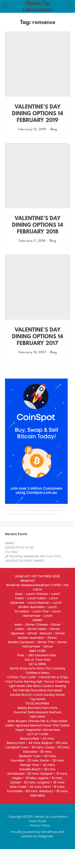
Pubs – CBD (25, 655)
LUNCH (37, 589)
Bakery (22, 708)
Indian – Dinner (26, 629)
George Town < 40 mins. (37, 765)
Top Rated (37, 699)
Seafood (55, 712)
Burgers (21, 721)
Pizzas (47, 725)
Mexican (36, 725)
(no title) (11, 552)
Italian (9, 725)
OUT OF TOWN (37, 734)
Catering (58, 668)
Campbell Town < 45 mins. (24, 747)
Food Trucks (14, 681)
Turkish (64, 725)
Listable (26, 836)
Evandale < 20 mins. (25, 760)
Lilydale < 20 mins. (23, 782)
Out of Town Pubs (38, 660)
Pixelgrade (45, 836)
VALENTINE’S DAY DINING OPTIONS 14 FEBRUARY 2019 (37, 113)
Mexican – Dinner (52, 633)
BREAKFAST (28, 581)
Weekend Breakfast (35, 585)
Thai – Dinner (57, 642)
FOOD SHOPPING (37, 703)
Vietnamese (51, 730)
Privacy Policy (40, 825)
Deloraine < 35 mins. (37, 752)
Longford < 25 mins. (51, 782)
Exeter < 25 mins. (52, 760)
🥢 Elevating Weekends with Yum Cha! (33, 556)
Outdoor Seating (54, 686)
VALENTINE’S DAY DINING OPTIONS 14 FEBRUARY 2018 (37, 224)
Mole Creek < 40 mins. (26, 787)
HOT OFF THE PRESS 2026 (42, 576)
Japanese (22, 725)
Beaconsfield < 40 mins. (37, 738)
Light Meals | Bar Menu (25, 686)
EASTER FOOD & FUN (19, 547)
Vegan (20, 730)
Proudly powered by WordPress (34, 832)
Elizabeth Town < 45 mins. (37, 756)
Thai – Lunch (51, 611)
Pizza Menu (39, 690)
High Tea (42, 681)
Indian (63, 721)
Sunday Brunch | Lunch (26, 695)
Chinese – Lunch (48, 594)
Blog (53, 129)
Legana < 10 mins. (50, 778)
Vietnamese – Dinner (37, 646)
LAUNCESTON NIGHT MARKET (25, 561)
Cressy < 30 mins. (57, 747)
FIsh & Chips (59, 677)
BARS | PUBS (37, 651)
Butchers (34, 708)
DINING (9, 543)
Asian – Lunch (25, 594)
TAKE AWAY (37, 717)
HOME (19, 576)
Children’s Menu (37, 673)
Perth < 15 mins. (54, 787)
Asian (11, 721)
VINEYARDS (37, 795)
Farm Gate (50, 708)
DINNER (37, 620)
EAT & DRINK (37, 664)
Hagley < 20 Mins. (24, 778)
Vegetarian (33, 730)
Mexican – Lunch (51, 603)
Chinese (34, 721)
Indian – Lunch (25, 598)
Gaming (29, 681)
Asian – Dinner (24, 624)
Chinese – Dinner (48, 624)
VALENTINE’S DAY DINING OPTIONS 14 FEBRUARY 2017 (37, 336)
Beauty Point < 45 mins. (24, 743)
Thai (55, 725)
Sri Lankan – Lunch (28, 611)
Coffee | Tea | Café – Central (28, 677)
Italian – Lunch (48, 598)
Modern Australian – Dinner (37, 638)
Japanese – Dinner (24, 633)
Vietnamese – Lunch (37, 616)
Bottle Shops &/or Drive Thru (30, 668)
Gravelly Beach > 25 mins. (37, 769)
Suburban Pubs (46, 655)
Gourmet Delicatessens (31, 712)
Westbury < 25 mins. (53, 791)
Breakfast (13, 585)
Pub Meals (55, 690)
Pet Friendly (21, 690)
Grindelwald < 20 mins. (23, 774)
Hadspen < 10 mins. (54, 774)
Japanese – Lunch (23, 603)
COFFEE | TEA (59, 585)
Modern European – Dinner (27, 642)
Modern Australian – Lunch (37, 607)
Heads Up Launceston (37, 6)
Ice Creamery (60, 681)
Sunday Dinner (54, 695)
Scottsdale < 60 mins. (22, 791)
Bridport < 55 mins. (55, 743)
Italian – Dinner (49, 629)
